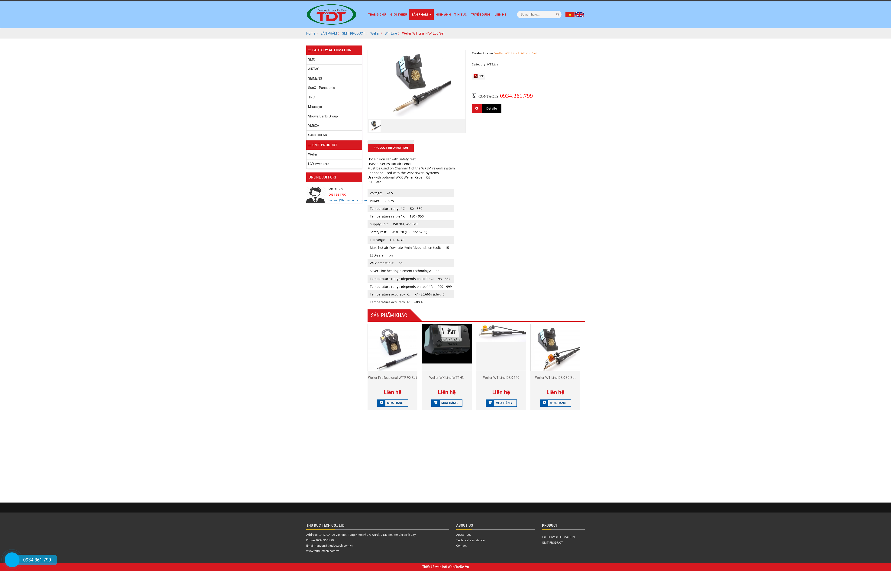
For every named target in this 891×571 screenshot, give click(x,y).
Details (491, 108)
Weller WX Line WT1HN (446, 378)
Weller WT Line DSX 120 (501, 378)
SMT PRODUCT (353, 33)
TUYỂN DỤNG (481, 14)
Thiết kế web (432, 567)
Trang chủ (377, 14)
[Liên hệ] (12, 559)
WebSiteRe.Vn (458, 567)
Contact (461, 545)
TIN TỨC (460, 14)
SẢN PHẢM (419, 14)
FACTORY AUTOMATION (332, 50)
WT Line (391, 33)
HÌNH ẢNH (443, 14)
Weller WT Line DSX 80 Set (555, 378)
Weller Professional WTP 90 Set (392, 378)
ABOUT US (463, 534)
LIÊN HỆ (500, 14)
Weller (375, 33)
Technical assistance (470, 540)
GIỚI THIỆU (398, 14)
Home (310, 33)
